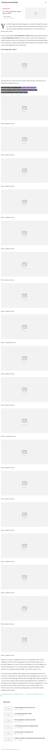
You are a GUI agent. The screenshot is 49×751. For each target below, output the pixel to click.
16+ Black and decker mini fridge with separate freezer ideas (29, 738)
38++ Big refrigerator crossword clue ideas (24, 719)
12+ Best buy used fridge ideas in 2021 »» (35, 694)
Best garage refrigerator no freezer (11, 87)
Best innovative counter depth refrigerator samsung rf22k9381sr (19, 90)
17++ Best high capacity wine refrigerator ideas (26, 726)
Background (6, 8)
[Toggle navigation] (45, 2)
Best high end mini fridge (29, 87)
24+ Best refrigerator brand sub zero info (24, 707)
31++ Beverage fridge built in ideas (23, 713)
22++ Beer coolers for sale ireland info (23, 732)
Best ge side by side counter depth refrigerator (14, 92)
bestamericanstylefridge (7, 749)
